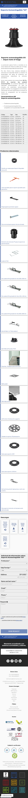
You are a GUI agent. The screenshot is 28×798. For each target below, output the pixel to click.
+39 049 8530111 (15, 676)
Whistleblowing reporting (14, 766)
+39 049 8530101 (15, 674)
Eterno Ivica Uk (14, 707)
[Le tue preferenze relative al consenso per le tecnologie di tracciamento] (7, 795)
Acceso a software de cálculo (14, 16)
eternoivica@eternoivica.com (14, 678)
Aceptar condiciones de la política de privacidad (13, 617)
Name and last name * (8, 581)
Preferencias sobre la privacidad (16, 765)
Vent (14, 701)
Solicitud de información (23, 16)
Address (4, 574)
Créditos (5, 765)
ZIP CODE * (23, 574)
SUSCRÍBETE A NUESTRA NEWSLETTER (14, 651)
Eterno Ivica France (14, 708)
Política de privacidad (8, 761)
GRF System (14, 690)
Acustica (14, 699)
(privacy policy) (19, 620)
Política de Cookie (18, 763)
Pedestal (14, 689)
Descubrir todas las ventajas (5, 16)
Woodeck (14, 692)
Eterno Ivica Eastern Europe (14, 710)
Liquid (14, 696)
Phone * (4, 595)
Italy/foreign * (6, 567)
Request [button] (3, 602)
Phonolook (14, 697)
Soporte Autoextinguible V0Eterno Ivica (8, 2)
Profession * (5, 561)
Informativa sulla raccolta (6, 796)
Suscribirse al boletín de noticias (12, 620)
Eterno (14, 694)
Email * (3, 588)
